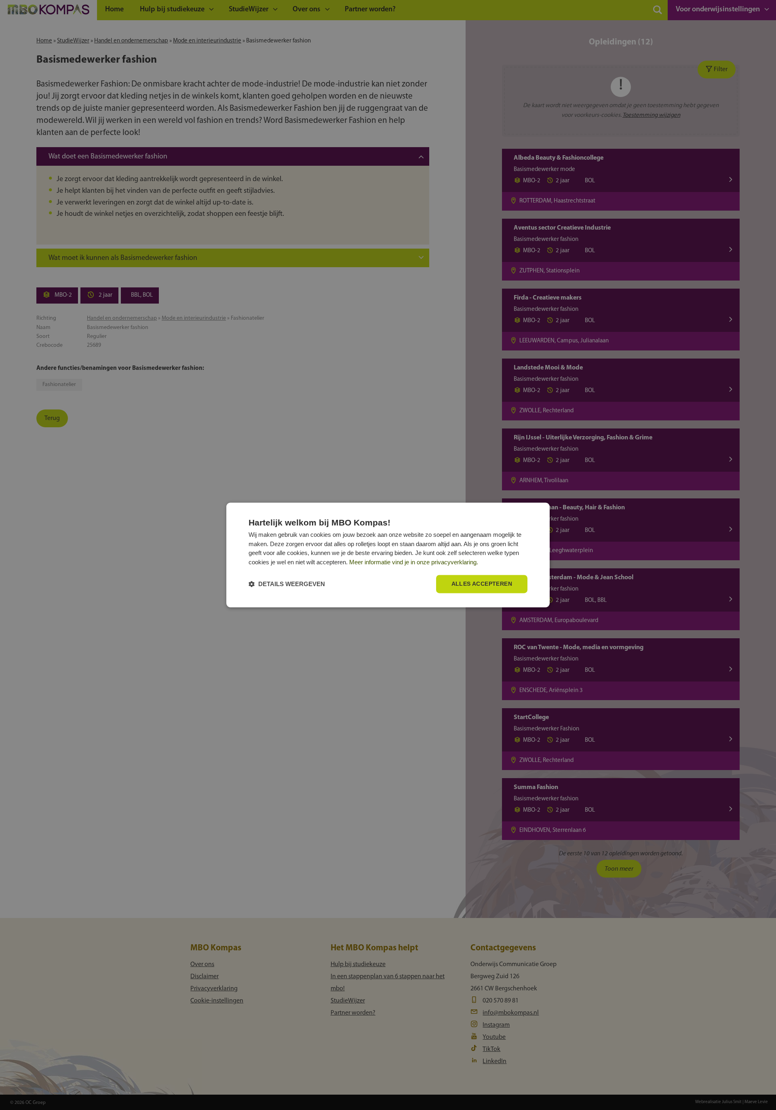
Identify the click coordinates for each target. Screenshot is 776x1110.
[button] (287, 584)
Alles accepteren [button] (481, 584)
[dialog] (388, 554)
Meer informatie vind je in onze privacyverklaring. (413, 562)
